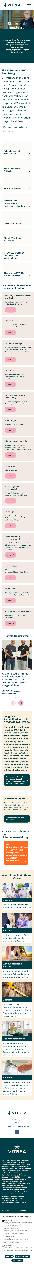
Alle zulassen (17, 1260)
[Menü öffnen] (29, 5)
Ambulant (22, 1210)
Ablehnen (9, 1256)
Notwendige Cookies (18, 1223)
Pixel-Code (18, 1248)
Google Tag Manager (17, 1231)
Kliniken (5, 1210)
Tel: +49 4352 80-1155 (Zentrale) (17, 1126)
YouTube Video (17, 1239)
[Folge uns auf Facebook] (17, 1132)
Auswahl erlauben (22, 1256)
